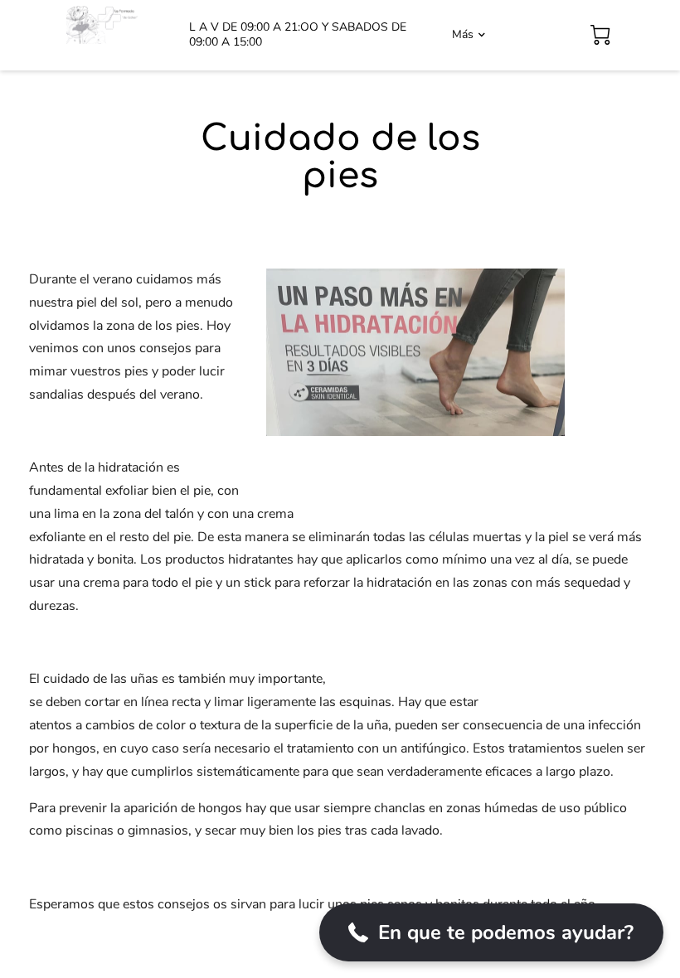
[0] (600, 35)
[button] (491, 932)
